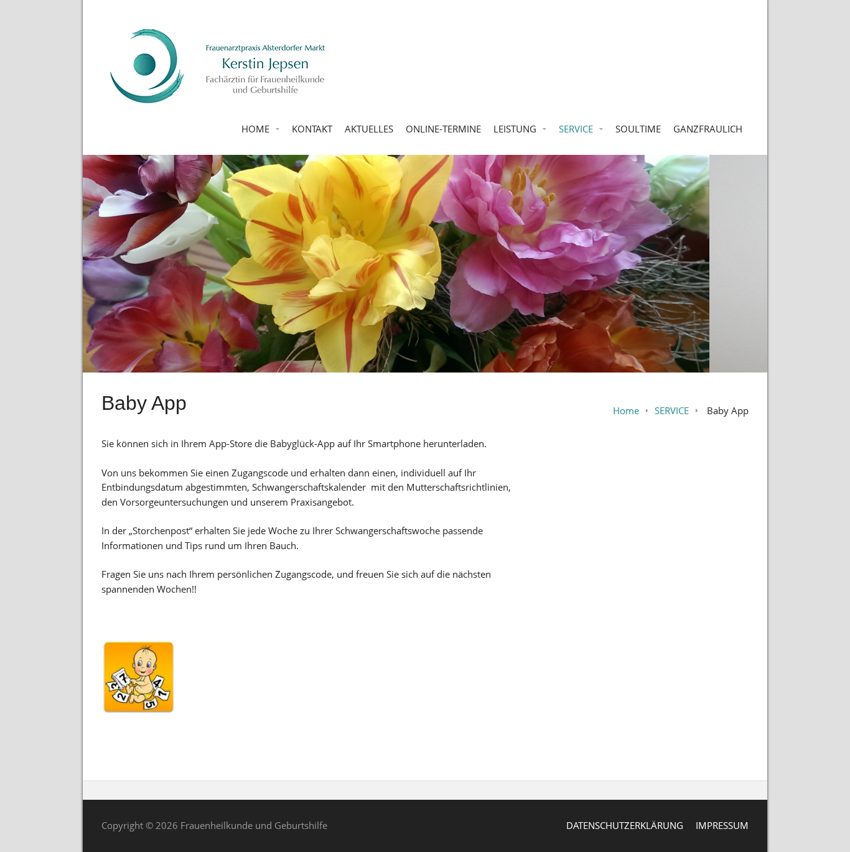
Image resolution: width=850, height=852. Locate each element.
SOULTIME (638, 129)
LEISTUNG (514, 129)
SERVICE (576, 129)
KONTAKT (312, 129)
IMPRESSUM (722, 825)
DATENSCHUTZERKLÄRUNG (624, 825)
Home (626, 410)
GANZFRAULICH (707, 129)
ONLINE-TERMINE (443, 129)
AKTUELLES (369, 129)
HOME (255, 129)
